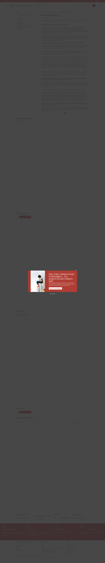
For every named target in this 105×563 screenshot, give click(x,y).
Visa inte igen (52, 293)
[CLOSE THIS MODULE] (76, 270)
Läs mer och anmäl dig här (55, 288)
